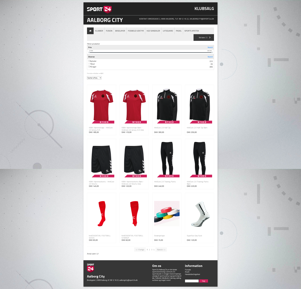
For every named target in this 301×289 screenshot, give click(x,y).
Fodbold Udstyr (136, 30)
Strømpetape (159, 235)
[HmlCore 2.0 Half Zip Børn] (199, 106)
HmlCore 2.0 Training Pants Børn (197, 182)
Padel (179, 30)
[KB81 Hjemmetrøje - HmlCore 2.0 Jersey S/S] (101, 106)
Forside (89, 73)
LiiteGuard (168, 30)
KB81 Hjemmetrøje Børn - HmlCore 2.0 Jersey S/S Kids (133, 128)
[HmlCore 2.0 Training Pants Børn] (199, 160)
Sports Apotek (191, 30)
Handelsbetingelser (192, 274)
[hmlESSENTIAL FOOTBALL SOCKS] (101, 214)
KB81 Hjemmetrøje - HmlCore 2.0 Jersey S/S (101, 128)
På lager (93, 67)
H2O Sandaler (153, 30)
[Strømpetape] (167, 214)
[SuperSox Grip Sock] (199, 214)
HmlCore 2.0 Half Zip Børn (197, 127)
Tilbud (92, 64)
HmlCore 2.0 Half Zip (162, 127)
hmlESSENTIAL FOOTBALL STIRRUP (132, 236)
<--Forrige (140, 249)
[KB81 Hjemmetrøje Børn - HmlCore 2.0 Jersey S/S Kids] (134, 106)
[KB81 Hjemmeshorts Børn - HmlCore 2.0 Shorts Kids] (134, 160)
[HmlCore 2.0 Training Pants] (167, 160)
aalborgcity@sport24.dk (202, 18)
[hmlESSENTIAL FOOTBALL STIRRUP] (134, 214)
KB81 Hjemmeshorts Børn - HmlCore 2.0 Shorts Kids (133, 182)
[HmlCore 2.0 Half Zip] (167, 106)
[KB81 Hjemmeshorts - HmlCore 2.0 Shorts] (101, 160)
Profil (187, 271)
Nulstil (210, 47)
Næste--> (161, 249)
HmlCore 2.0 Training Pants (165, 181)
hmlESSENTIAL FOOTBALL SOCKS (100, 236)
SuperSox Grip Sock (194, 235)
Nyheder (93, 61)
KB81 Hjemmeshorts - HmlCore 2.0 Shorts (101, 182)
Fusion (109, 30)
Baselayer (120, 30)
